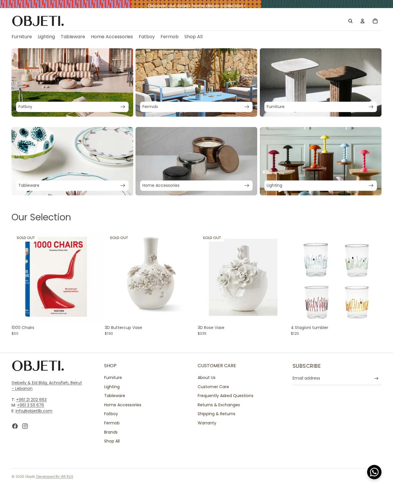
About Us (206, 377)
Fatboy (111, 414)
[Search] (350, 21)
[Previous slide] (20, 277)
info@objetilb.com (34, 411)
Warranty (207, 423)
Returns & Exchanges (219, 405)
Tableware (114, 396)
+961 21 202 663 (31, 400)
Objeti (30, 476)
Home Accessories (122, 405)
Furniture (113, 377)
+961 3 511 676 (30, 405)
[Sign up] (376, 379)
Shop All (112, 441)
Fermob (112, 423)
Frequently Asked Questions (225, 396)
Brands (111, 432)
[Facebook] (15, 426)
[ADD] (372, 314)
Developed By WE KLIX (54, 476)
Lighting (112, 387)
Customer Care (213, 387)
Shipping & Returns (216, 414)
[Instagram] (25, 426)
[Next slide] (93, 277)
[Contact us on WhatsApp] (374, 472)
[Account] (362, 21)
